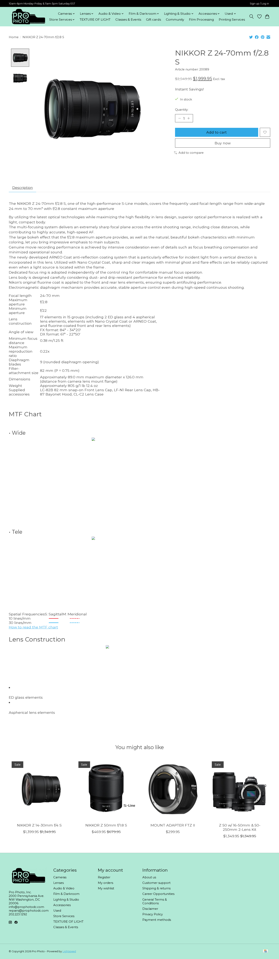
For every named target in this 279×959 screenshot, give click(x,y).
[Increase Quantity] (188, 118)
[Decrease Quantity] (179, 118)
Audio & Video (63, 888)
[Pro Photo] (28, 16)
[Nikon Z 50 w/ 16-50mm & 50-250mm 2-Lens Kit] (239, 789)
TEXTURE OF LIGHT (95, 19)
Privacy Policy (152, 914)
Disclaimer (150, 909)
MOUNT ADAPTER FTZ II (173, 825)
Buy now (223, 143)
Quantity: (181, 109)
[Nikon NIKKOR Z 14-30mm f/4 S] (39, 789)
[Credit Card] (265, 951)
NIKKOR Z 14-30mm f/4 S (39, 825)
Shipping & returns (156, 888)
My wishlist (106, 888)
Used (57, 910)
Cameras (59, 877)
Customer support (156, 883)
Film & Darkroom (66, 894)
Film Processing (201, 19)
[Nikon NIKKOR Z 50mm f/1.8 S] (106, 789)
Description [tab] (22, 187)
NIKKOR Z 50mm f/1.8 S (106, 825)
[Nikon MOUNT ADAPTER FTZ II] (172, 789)
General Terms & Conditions (154, 901)
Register (104, 877)
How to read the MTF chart (33, 627)
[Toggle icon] (251, 16)
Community (175, 19)
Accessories (62, 905)
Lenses (58, 883)
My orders (105, 883)
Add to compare (191, 153)
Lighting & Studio (66, 899)
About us (149, 877)
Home (14, 37)
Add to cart (216, 132)
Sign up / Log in (259, 3)
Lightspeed (69, 951)
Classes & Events (128, 19)
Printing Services (232, 19)
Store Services (63, 916)
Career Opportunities (158, 894)
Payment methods (156, 920)
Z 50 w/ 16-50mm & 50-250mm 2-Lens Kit (239, 827)
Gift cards (153, 19)
